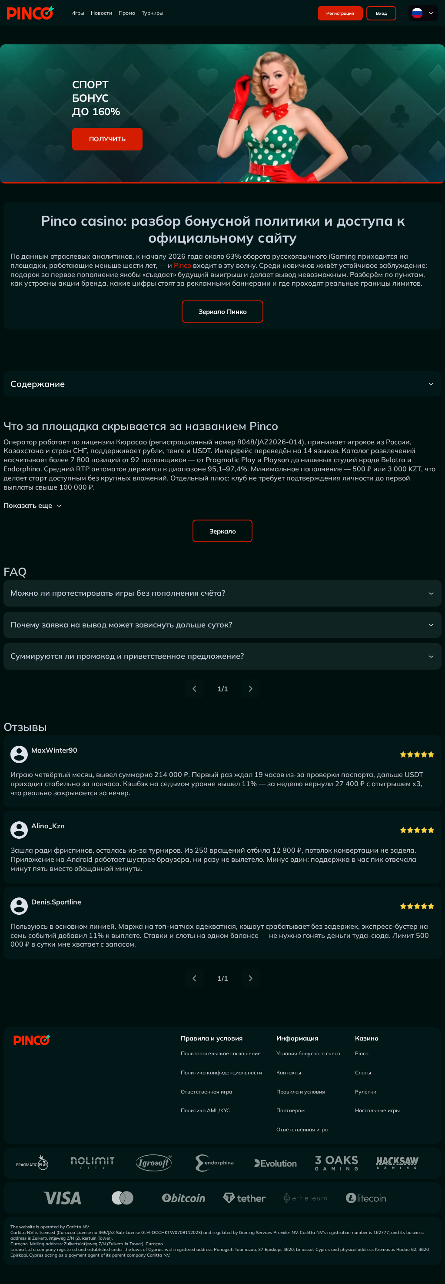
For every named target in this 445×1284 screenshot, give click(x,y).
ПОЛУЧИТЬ (107, 139)
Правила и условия (211, 1038)
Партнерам (290, 1110)
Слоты (363, 1072)
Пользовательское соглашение (221, 1053)
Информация (297, 1038)
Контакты (288, 1072)
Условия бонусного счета (308, 1053)
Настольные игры (377, 1110)
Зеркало (222, 531)
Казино (367, 1038)
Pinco (182, 265)
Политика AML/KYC (205, 1110)
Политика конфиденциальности (221, 1072)
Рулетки (365, 1091)
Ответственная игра (206, 1091)
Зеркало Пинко (223, 311)
